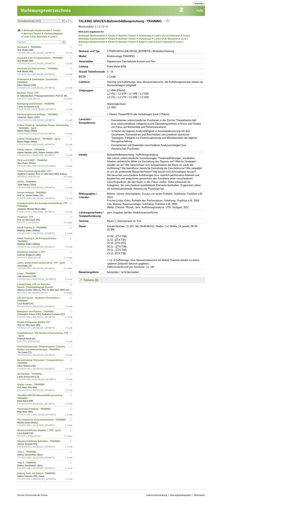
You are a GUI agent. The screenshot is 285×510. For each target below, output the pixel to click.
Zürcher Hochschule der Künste (32, 495)
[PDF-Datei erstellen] (167, 21)
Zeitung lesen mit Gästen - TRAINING (36, 473)
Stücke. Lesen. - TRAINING (31, 384)
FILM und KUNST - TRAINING (32, 160)
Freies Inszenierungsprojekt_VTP (34, 171)
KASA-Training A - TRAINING (32, 227)
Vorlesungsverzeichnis (46, 10)
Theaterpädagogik (53, 33)
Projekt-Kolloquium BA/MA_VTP (34, 322)
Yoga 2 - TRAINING (27, 462)
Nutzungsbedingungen (180, 495)
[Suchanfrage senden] (64, 42)
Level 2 (186, 35)
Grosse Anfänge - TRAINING (32, 192)
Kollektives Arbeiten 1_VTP (31, 252)
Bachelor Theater (32, 33)
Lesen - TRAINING (26, 273)
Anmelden (199, 3)
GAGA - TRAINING (27, 182)
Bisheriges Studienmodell (37, 30)
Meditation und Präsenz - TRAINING (35, 311)
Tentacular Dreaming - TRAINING (34, 409)
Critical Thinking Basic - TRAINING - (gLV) (39, 139)
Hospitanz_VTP (25, 217)
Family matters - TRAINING (31, 149)
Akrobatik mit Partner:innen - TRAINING (38, 68)
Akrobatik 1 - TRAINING (29, 47)
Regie (142, 42)
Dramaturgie (145, 35)
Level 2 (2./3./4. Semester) (167, 35)
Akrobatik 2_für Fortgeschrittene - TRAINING (40, 58)
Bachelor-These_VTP (28, 93)
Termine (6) (91, 280)
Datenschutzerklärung (156, 495)
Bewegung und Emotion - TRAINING (36, 104)
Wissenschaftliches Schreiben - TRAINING (39, 441)
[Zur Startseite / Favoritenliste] (19, 30)
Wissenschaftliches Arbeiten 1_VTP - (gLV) (39, 430)
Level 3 (53, 36)
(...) (80, 45)
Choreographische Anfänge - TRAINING (38, 114)
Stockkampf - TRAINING (29, 374)
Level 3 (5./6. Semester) (35, 36)
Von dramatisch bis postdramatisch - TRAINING (41, 419)
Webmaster (199, 495)
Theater (57, 30)
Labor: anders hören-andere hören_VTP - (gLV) (41, 263)
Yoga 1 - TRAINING (27, 452)
